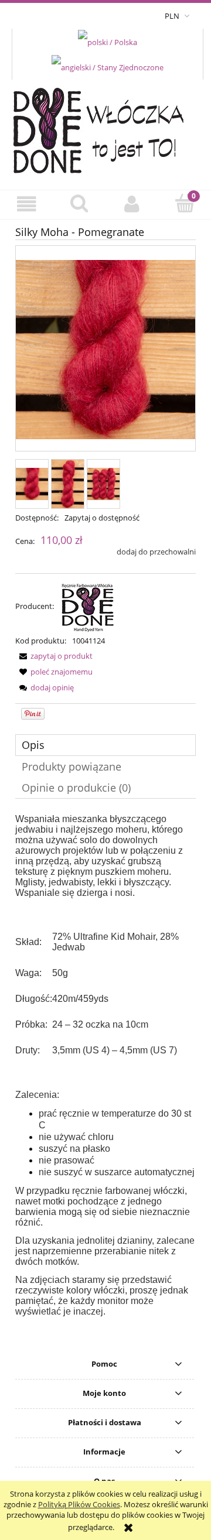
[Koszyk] (184, 203)
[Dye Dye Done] (88, 606)
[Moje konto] (132, 204)
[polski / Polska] (107, 41)
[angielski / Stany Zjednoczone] (108, 66)
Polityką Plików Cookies (79, 1504)
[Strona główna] (105, 127)
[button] (26, 204)
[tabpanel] (105, 1065)
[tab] (105, 745)
